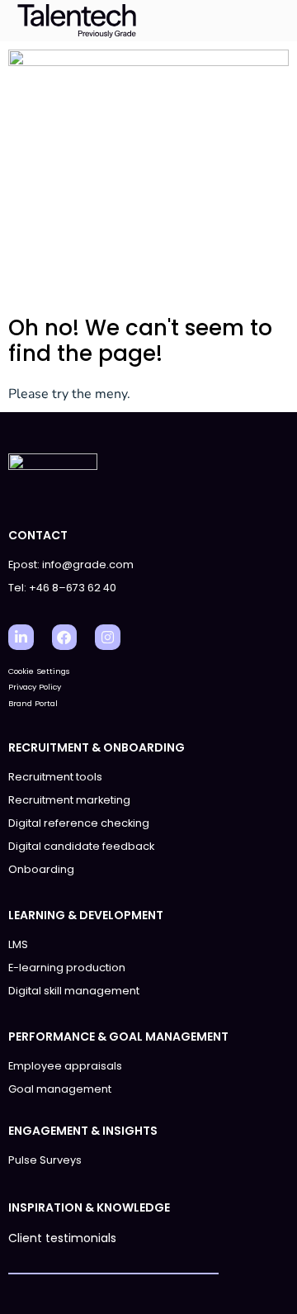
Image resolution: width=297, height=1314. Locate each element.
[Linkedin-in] (21, 637)
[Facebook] (65, 637)
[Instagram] (107, 637)
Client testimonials (62, 1238)
